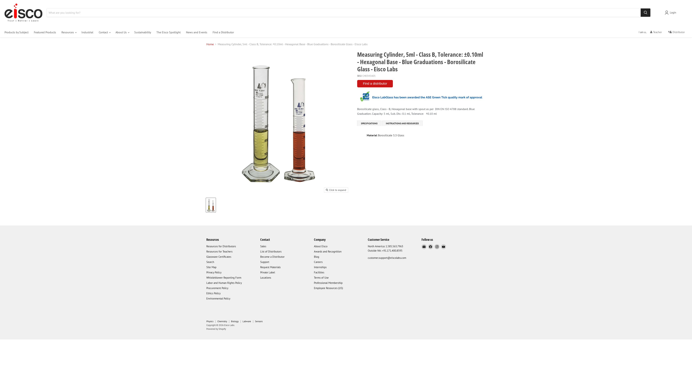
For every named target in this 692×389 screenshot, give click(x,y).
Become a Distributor (272, 256)
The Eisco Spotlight (168, 32)
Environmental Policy (218, 298)
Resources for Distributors (221, 246)
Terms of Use (321, 277)
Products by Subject (16, 32)
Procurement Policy (217, 288)
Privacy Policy (213, 272)
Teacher (657, 32)
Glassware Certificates (218, 256)
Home (210, 44)
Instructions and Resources (402, 123)
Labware (247, 321)
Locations (265, 277)
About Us (121, 32)
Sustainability (142, 32)
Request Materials (270, 267)
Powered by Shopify (216, 328)
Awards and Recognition (327, 251)
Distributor (678, 32)
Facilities (319, 272)
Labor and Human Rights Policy (224, 283)
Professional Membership (328, 283)
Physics (209, 321)
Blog (316, 256)
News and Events (196, 32)
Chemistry (222, 321)
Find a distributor (375, 83)
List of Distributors (270, 251)
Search (210, 262)
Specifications (369, 123)
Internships (320, 267)
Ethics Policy (213, 293)
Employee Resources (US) (328, 288)
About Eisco (320, 246)
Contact (104, 32)
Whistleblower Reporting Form (223, 277)
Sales (263, 246)
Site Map (211, 267)
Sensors (259, 321)
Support (264, 262)
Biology (235, 321)
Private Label (267, 272)
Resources (68, 32)
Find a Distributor (223, 32)
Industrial (87, 32)
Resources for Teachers (219, 251)
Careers (318, 262)
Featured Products (45, 32)
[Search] (645, 12)
